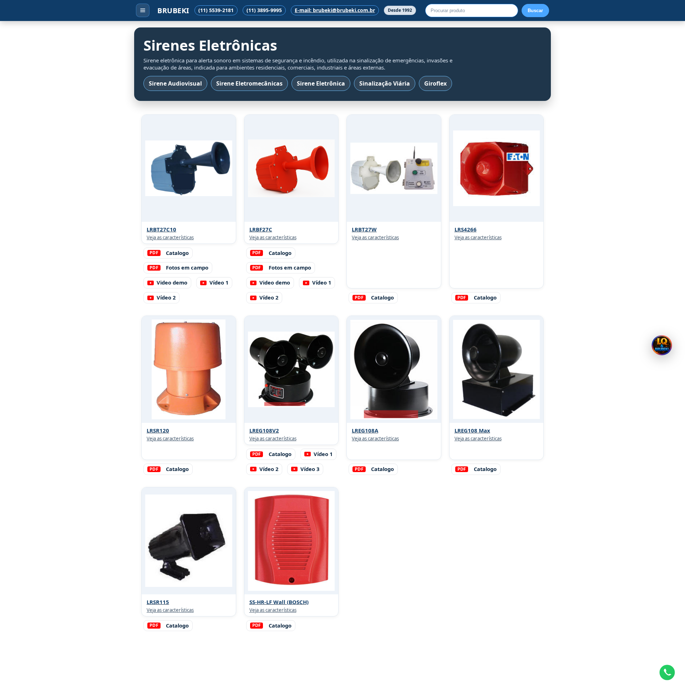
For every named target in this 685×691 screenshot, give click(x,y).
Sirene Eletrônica (321, 83)
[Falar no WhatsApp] (667, 672)
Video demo (172, 282)
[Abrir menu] (142, 10)
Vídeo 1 (218, 282)
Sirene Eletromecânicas (249, 83)
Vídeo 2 (166, 297)
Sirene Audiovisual (175, 83)
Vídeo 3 (309, 468)
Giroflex (435, 83)
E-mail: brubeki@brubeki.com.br (335, 10)
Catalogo (169, 252)
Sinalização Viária (384, 83)
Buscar (535, 10)
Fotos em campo (178, 267)
